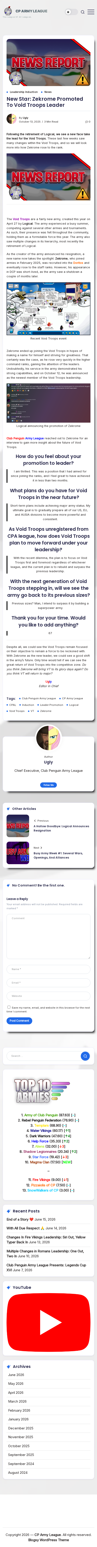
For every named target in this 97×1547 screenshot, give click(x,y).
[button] (71, 12)
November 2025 (20, 1437)
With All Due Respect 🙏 (26, 1228)
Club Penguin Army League (39, 698)
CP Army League (31, 11)
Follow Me (49, 785)
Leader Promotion (51, 704)
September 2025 (21, 1455)
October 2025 (19, 1446)
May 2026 (15, 1383)
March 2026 (17, 1401)
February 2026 (19, 1410)
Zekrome (45, 711)
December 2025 (20, 1428)
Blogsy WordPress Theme (48, 1540)
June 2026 (16, 1375)
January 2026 (18, 1419)
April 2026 (15, 1392)
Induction (28, 704)
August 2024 (18, 1472)
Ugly (25, 117)
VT (32, 711)
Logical (74, 704)
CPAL (12, 704)
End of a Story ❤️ (20, 1219)
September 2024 (21, 1464)
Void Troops (17, 711)
